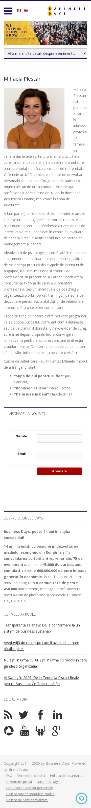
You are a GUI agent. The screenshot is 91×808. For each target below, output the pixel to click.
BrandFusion (19, 769)
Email (21, 454)
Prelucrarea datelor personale (29, 787)
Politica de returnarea (66, 775)
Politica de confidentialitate (27, 800)
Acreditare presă (19, 781)
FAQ (9, 775)
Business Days (48, 781)
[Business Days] (66, 11)
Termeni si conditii (31, 775)
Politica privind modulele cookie (30, 794)
